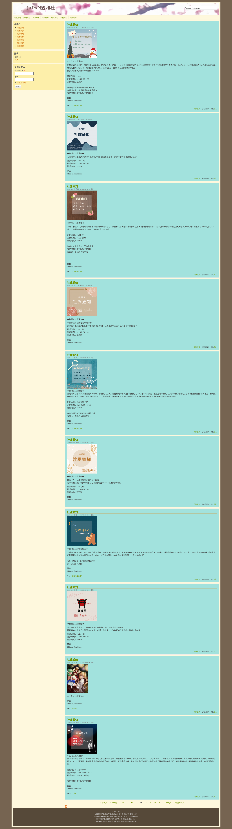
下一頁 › (168, 802)
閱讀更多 (197, 109)
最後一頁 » (179, 802)
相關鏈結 (63, 17)
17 (146, 802)
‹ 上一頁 (113, 802)
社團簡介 (26, 17)
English (17, 60)
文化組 (74, 793)
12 (123, 802)
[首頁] (20, 12)
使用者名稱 (20, 70)
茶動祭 (74, 708)
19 (155, 802)
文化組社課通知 (77, 105)
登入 (215, 109)
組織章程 (54, 17)
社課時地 (35, 17)
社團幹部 (45, 17)
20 (159, 802)
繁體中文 (18, 57)
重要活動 (73, 17)
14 (132, 802)
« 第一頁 (103, 802)
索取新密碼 (21, 82)
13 (127, 802)
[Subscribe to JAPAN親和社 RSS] (66, 807)
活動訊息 (17, 17)
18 (150, 802)
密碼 (17, 76)
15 (136, 802)
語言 (69, 97)
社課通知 (72, 25)
